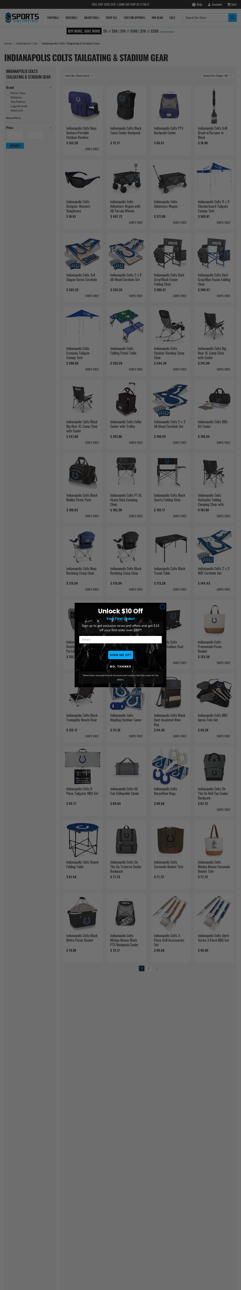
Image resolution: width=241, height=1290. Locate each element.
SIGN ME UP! (120, 655)
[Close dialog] (162, 607)
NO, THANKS (120, 666)
